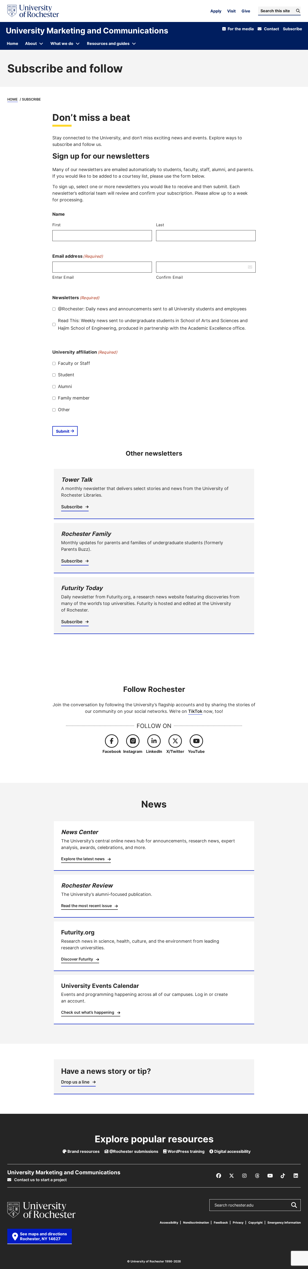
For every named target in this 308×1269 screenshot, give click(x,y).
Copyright (255, 1222)
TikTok (195, 711)
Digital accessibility (232, 1151)
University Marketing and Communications (87, 30)
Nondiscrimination (196, 1222)
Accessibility (169, 1222)
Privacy (238, 1222)
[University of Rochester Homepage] (33, 11)
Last (160, 224)
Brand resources (83, 1151)
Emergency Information (284, 1222)
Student (66, 374)
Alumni (65, 386)
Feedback (221, 1222)
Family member (74, 398)
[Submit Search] (293, 1205)
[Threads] (257, 1176)
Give (246, 11)
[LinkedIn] (296, 1176)
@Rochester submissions (133, 1151)
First (56, 224)
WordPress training (186, 1151)
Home (12, 99)
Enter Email (63, 277)
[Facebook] (219, 1176)
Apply (215, 11)
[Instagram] (244, 1176)
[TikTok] (283, 1176)
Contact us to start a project (40, 1179)
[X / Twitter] (231, 1176)
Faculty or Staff (74, 363)
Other (64, 409)
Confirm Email (169, 277)
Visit (231, 11)
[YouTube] (270, 1176)
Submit (62, 431)
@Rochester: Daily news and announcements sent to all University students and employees (152, 309)
